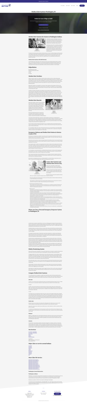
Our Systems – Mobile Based (33, 332)
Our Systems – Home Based (33, 331)
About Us (30, 335)
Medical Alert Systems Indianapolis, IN (34, 366)
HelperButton (7, 5)
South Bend (30, 347)
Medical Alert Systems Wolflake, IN (34, 360)
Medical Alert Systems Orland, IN (33, 359)
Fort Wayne (30, 345)
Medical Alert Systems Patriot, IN (33, 362)
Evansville (30, 346)
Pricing (30, 334)
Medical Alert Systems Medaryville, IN (34, 365)
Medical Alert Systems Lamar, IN (33, 363)
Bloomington (30, 350)
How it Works (31, 333)
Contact (82, 5)
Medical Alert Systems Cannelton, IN (34, 364)
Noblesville (30, 352)
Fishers (30, 348)
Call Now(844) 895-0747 (57, 393)
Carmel (30, 349)
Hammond (30, 351)
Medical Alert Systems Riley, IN (33, 361)
